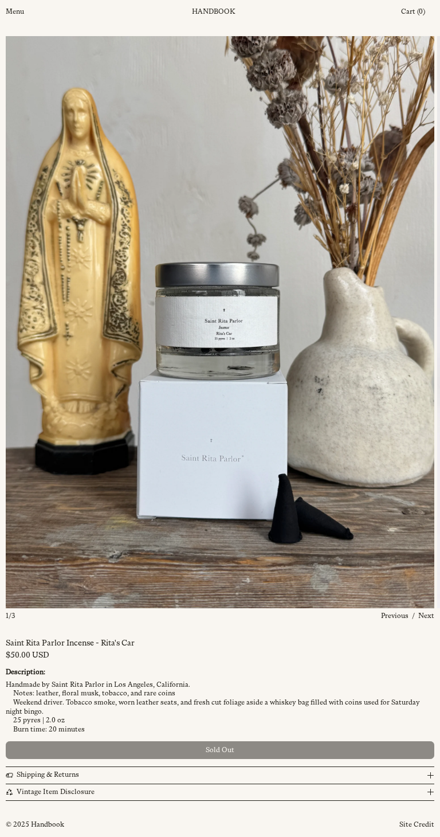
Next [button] (426, 616)
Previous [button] (394, 616)
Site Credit (416, 824)
